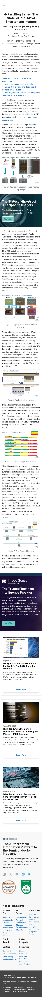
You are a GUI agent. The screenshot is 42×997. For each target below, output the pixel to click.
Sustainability (21, 917)
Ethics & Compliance (20, 991)
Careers (6, 923)
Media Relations (9, 959)
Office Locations (9, 954)
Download (8, 219)
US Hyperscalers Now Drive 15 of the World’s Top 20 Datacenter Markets (20, 666)
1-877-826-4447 (9, 975)
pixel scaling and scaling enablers (20, 84)
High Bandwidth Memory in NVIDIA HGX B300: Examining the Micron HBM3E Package (20, 731)
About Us (6, 917)
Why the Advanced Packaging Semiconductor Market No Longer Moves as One (20, 797)
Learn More (9, 623)
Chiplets (19, 930)
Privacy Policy (18, 988)
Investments (8, 920)
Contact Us (7, 951)
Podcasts (23, 961)
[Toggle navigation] (4, 4)
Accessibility (7, 988)
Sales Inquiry (8, 957)
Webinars (23, 954)
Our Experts (7, 930)
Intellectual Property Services (34, 932)
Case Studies (24, 964)
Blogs (21, 951)
